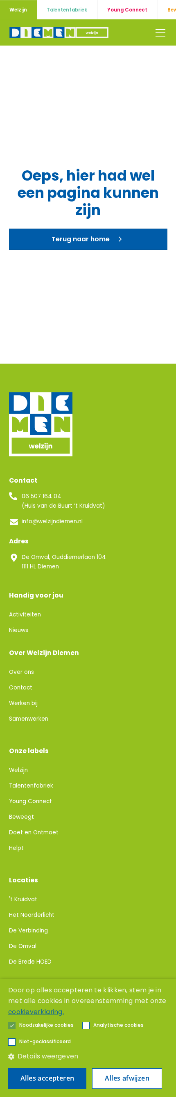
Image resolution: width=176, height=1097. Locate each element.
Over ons (21, 672)
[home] (59, 32)
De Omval (22, 946)
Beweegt (21, 817)
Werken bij (23, 703)
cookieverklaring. (36, 1012)
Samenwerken (28, 719)
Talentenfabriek (31, 786)
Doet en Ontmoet (34, 832)
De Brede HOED (30, 962)
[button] (159, 33)
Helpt (16, 848)
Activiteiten (25, 614)
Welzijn (18, 770)
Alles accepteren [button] (47, 1078)
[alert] (88, 1038)
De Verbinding (28, 930)
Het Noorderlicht (31, 915)
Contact (20, 688)
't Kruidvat (23, 899)
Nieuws (18, 630)
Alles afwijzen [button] (127, 1078)
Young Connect (30, 801)
